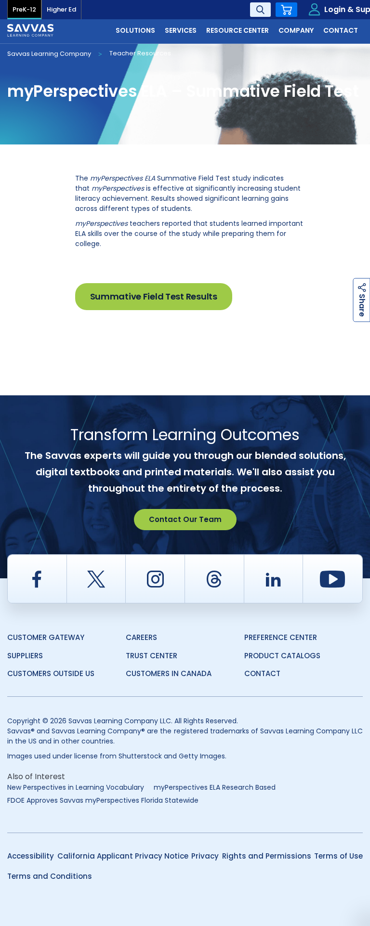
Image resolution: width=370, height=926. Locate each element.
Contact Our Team (185, 519)
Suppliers (25, 656)
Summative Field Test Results (153, 296)
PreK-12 (24, 9)
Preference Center (280, 637)
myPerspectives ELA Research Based (215, 787)
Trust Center (151, 656)
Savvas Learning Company (49, 53)
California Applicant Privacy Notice (122, 856)
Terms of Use (338, 856)
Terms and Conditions (49, 876)
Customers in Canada (168, 673)
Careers (141, 637)
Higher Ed (61, 9)
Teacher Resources (140, 53)
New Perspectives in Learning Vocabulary (75, 787)
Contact (262, 673)
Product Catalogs (282, 656)
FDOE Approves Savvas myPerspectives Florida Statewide (102, 800)
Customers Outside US (50, 673)
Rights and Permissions (266, 856)
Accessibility (30, 856)
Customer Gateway (45, 637)
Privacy (205, 856)
